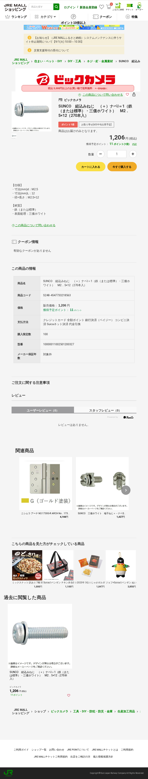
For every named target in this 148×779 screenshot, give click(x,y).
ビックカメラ (59, 711)
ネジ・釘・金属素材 (100, 61)
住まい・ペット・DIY (48, 61)
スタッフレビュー (105, 410)
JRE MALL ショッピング (20, 61)
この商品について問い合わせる (102, 94)
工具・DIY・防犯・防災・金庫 (93, 711)
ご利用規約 (127, 749)
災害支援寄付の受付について (51, 50)
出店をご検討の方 (80, 756)
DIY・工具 (75, 61)
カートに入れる (90, 166)
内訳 (134, 144)
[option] (31, 111)
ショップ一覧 (38, 749)
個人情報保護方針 (103, 756)
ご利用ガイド (21, 749)
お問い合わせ (56, 749)
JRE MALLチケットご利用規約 (51, 756)
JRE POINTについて (78, 749)
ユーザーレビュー (43, 410)
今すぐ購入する (122, 166)
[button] (126, 490)
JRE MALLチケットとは (105, 749)
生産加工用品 (126, 711)
